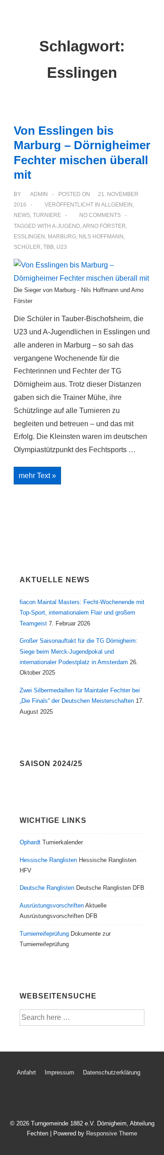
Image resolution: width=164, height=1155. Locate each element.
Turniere (47, 215)
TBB (48, 247)
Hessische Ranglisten (48, 860)
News (22, 215)
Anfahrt (26, 1072)
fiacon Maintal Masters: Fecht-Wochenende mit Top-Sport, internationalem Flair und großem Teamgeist (82, 613)
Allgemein (117, 205)
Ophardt (30, 842)
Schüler (27, 247)
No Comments (100, 215)
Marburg (62, 236)
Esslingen (29, 236)
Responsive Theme (111, 1133)
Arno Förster (104, 226)
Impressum (59, 1072)
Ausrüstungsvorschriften (52, 905)
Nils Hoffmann (101, 236)
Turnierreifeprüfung (44, 933)
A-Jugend (66, 226)
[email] (78, 1099)
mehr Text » (39, 476)
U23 (61, 247)
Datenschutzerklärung (111, 1072)
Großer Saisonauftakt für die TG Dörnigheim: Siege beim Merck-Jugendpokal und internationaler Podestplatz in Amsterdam (79, 651)
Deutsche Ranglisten (47, 887)
